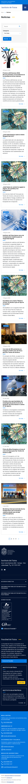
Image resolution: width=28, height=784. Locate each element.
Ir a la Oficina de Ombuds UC (10, 767)
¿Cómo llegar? (5, 565)
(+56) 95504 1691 (7, 761)
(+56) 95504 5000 (7, 733)
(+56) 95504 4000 (7, 722)
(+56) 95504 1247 (7, 764)
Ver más (22, 104)
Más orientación (7, 749)
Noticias (6, 49)
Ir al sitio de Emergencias (9, 736)
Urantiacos (8, 777)
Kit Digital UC (10, 782)
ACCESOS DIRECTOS (7, 581)
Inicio (2, 12)
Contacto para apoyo (8, 746)
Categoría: (6, 30)
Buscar (7, 39)
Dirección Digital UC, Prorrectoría (12, 775)
